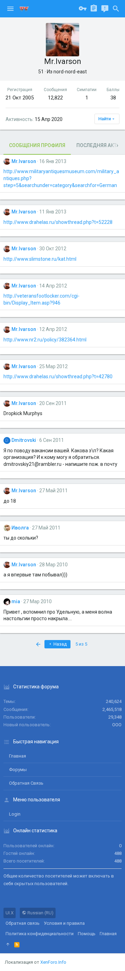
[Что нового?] (104, 8)
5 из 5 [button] (81, 644)
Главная (17, 756)
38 (113, 98)
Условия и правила (64, 923)
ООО (117, 724)
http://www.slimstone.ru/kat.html (39, 259)
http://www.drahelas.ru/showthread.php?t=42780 (57, 376)
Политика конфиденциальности (40, 933)
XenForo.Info (53, 962)
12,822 (55, 98)
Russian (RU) (39, 912)
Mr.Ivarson (23, 161)
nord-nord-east (70, 71)
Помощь (86, 933)
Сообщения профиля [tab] (37, 145)
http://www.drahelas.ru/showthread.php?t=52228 (57, 222)
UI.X (10, 912)
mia (15, 601)
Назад (59, 644)
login (14, 814)
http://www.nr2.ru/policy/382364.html (44, 339)
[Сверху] (7, 944)
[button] (10, 9)
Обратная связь (26, 783)
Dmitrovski (23, 440)
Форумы (18, 769)
